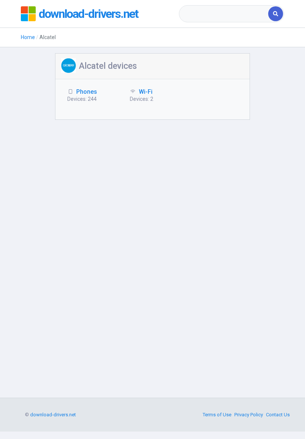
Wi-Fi (145, 91)
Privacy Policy (248, 414)
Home (28, 37)
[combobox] (224, 13)
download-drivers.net (88, 14)
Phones (86, 91)
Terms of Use (217, 414)
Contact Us (278, 414)
